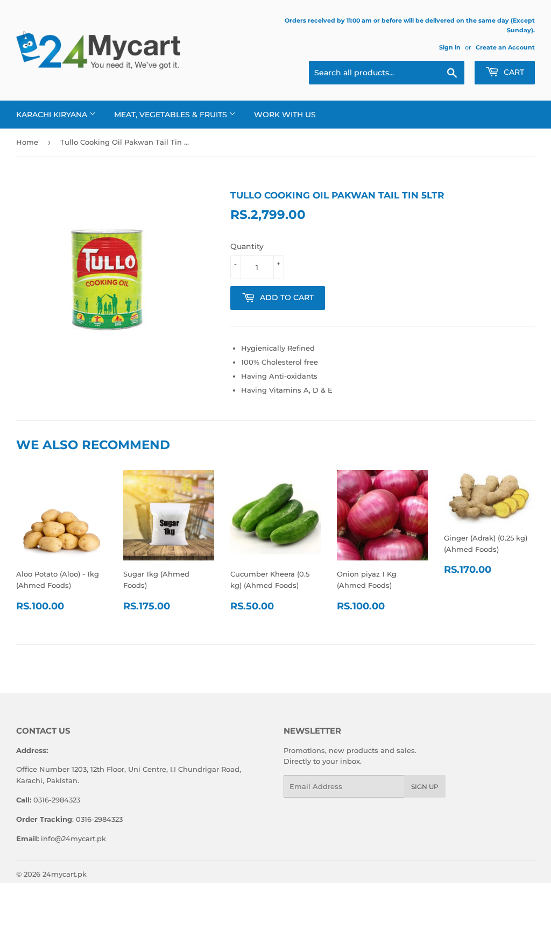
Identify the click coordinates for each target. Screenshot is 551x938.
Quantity (247, 246)
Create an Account (505, 47)
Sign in (450, 47)
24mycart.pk (65, 874)
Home (27, 142)
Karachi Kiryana (52, 114)
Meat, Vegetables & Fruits (171, 114)
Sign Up (425, 787)
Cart (512, 72)
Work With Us (285, 114)
